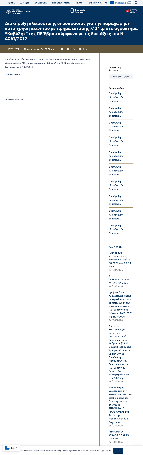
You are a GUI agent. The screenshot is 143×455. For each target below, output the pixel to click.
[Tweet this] (74, 49)
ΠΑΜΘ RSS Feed (117, 247)
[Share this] (68, 49)
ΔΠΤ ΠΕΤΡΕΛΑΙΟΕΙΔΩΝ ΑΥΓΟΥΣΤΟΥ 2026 (119, 279)
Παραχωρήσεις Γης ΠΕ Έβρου (39, 49)
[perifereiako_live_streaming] (131, 11)
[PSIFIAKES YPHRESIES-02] (78, 11)
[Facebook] (106, 3)
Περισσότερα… (12, 74)
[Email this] (62, 49)
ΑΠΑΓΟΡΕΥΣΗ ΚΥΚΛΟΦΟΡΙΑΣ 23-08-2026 (119, 435)
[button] (136, 3)
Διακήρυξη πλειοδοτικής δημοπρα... (116, 97)
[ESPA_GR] (121, 2)
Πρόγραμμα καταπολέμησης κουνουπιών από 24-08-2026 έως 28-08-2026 (120, 259)
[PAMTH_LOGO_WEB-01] (18, 11)
